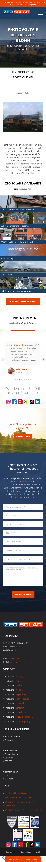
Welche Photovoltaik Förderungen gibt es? (23, 810)
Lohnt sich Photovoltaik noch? (17, 793)
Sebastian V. (22, 369)
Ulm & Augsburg (23, 721)
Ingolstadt (20, 703)
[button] (4, 857)
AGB (38, 852)
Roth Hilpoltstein (23, 699)
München (20, 681)
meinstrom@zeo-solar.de (21, 662)
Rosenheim (21, 712)
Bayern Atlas (26, 481)
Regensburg (21, 694)
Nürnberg (20, 690)
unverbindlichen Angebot (25, 4)
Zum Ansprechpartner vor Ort (23, 301)
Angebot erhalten (23, 595)
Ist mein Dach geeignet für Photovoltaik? (22, 797)
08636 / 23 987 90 (16, 658)
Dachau (19, 685)
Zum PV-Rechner (23, 436)
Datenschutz (26, 852)
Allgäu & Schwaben (24, 716)
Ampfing (19, 676)
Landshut (20, 707)
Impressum (10, 852)
